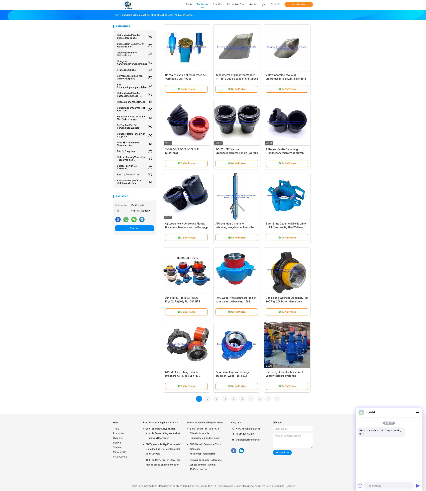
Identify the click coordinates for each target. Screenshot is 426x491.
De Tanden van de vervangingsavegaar (134, 126)
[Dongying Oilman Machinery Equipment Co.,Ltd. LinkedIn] (241, 451)
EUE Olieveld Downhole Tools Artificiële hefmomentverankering (205, 449)
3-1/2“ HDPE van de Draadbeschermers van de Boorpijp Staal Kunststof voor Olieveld (236, 153)
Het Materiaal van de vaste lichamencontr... (134, 94)
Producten (118, 433)
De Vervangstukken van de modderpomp (134, 77)
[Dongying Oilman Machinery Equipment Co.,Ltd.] (127, 5)
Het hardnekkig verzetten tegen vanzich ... (134, 158)
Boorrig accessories (134, 174)
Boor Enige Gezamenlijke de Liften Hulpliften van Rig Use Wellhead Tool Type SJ (286, 227)
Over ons (118, 438)
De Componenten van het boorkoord (134, 109)
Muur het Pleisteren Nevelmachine (134, 144)
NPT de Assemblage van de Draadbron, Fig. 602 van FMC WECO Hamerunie (182, 376)
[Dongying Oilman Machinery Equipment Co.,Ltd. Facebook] (233, 451)
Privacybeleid (120, 456)
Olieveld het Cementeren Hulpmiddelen (134, 45)
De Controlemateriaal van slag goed (134, 135)
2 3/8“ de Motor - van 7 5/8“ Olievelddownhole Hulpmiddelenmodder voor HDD (205, 433)
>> (277, 399)
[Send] (417, 485)
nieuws (117, 442)
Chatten (134, 228)
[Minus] (418, 412)
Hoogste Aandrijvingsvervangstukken (134, 62)
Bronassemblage (134, 70)
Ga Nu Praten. (299, 4)
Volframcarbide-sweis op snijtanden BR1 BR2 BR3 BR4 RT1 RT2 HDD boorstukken (286, 78)
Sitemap (117, 447)
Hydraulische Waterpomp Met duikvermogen (134, 118)
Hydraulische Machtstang (134, 102)
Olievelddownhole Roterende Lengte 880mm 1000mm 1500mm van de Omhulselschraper (206, 465)
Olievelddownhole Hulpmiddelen (134, 54)
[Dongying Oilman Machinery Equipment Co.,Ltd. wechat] (134, 219)
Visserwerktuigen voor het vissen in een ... (134, 182)
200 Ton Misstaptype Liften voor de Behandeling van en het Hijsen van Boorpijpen (163, 433)
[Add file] (360, 485)
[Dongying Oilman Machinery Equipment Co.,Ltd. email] (118, 219)
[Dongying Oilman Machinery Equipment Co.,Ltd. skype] (142, 219)
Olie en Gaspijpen (134, 151)
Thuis (116, 428)
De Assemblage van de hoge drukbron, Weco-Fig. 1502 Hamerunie (232, 376)
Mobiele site (119, 452)
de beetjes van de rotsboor (134, 167)
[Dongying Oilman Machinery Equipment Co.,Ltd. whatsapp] (126, 219)
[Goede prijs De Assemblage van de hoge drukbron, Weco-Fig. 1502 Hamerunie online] (236, 345)
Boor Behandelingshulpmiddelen (134, 86)
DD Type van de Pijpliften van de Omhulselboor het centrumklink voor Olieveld (163, 449)
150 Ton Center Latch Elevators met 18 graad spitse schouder (163, 462)
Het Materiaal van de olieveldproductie (134, 36)
